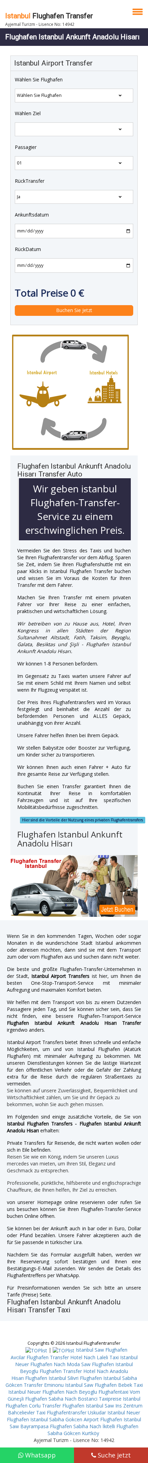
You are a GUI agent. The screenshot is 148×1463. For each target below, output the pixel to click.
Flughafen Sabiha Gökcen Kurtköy (92, 1429)
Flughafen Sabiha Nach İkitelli (82, 1426)
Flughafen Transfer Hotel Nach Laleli (67, 1357)
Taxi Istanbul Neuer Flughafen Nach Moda (76, 1360)
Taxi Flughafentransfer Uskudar (71, 1412)
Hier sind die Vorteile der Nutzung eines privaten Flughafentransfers (82, 820)
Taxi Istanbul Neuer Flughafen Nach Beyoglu (75, 1388)
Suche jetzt (113, 1455)
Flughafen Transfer (49, 16)
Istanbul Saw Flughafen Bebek (98, 1385)
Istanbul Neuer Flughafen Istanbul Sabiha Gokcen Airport (73, 1416)
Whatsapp (39, 1455)
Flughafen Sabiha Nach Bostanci (61, 1398)
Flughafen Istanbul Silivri (51, 1378)
